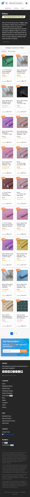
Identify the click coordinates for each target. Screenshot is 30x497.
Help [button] (22, 8)
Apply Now (8, 8)
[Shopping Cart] (26, 3)
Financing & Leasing (7, 391)
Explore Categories (7, 393)
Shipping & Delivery (7, 386)
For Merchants (6, 445)
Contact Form (6, 432)
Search (16, 3)
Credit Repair (5, 395)
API (3, 442)
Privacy (4, 407)
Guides (4, 400)
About (3, 383)
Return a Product (6, 418)
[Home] (2, 3)
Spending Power (6, 416)
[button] (6, 3)
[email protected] (9, 434)
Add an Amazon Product (8, 421)
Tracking (16, 8)
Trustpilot (5, 402)
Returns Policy (6, 388)
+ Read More (5, 42)
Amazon (12, 345)
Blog (3, 398)
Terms (4, 405)
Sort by (4, 51)
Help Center (5, 423)
